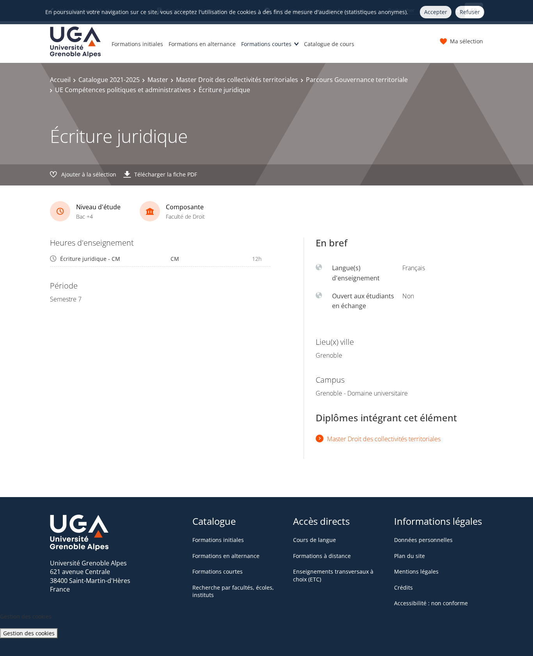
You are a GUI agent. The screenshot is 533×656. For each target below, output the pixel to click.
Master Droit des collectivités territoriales (237, 79)
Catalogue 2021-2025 (109, 79)
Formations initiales (137, 44)
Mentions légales (416, 571)
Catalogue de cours (329, 44)
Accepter (435, 12)
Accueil (60, 79)
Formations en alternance (202, 44)
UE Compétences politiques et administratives (123, 90)
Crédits (403, 587)
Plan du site (409, 556)
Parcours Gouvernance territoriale (357, 79)
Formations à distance (322, 556)
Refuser (470, 12)
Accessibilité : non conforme (431, 603)
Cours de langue (314, 540)
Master (157, 79)
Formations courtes (266, 44)
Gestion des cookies (29, 633)
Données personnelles (423, 540)
